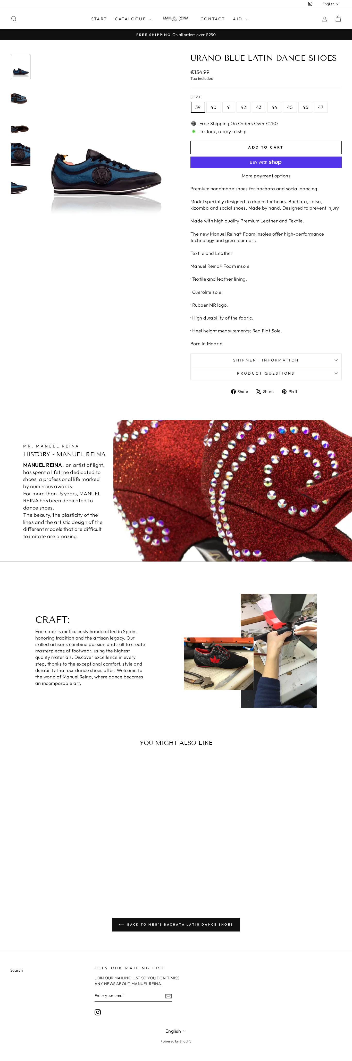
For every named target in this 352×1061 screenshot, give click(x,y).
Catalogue (131, 18)
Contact (212, 18)
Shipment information (266, 360)
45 (290, 107)
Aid (238, 18)
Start (99, 18)
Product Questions (266, 373)
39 (198, 107)
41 (229, 107)
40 (214, 107)
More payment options (266, 176)
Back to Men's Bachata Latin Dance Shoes (179, 924)
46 (305, 107)
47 (320, 107)
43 (259, 107)
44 (275, 107)
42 (243, 107)
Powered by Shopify (176, 1041)
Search (16, 970)
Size (196, 97)
